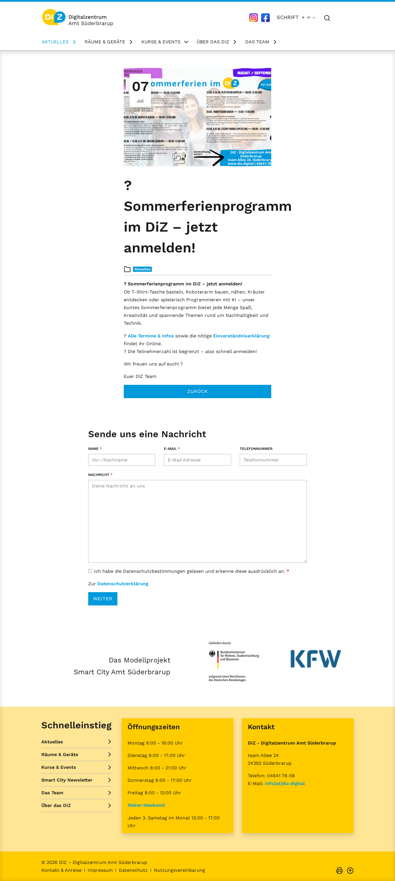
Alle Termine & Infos (151, 336)
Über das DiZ (213, 42)
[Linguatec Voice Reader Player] (345, 17)
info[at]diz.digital (285, 783)
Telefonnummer (256, 448)
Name (95, 448)
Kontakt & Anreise (61, 870)
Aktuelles (55, 42)
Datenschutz (133, 870)
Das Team (257, 42)
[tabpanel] (197, 117)
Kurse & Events (160, 42)
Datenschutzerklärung (122, 583)
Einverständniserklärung (241, 336)
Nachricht (100, 474)
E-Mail (172, 448)
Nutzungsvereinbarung (179, 870)
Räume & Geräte (105, 42)
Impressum (100, 870)
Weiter (102, 598)
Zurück (197, 391)
